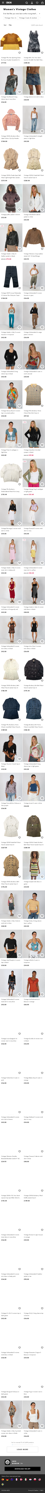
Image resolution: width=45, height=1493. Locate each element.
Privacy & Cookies (33, 1490)
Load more (22, 1449)
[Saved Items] (37, 2)
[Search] (26, 2)
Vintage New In (10, 18)
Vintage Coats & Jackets (28, 18)
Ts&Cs (41, 1490)
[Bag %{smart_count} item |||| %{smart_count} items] (42, 2)
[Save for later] (19, 52)
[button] (2, 1479)
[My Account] (32, 2)
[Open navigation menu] (3, 2)
